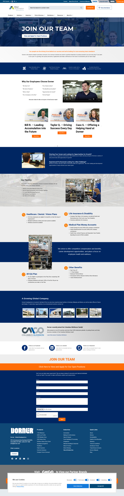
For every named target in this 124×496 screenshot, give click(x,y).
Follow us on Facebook (34, 345)
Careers (65, 1)
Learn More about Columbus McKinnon (57, 335)
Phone (37, 391)
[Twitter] (16, 459)
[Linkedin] (20, 459)
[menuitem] (65, 1)
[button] (23, 126)
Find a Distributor (105, 8)
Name (37, 379)
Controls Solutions (41, 450)
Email (37, 385)
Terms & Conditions (95, 443)
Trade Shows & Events (95, 448)
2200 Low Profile (41, 435)
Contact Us (90, 7)
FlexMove (39, 445)
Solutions (19, 15)
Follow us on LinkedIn (61, 345)
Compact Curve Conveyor (43, 452)
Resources (60, 15)
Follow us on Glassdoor (89, 345)
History (92, 435)
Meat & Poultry (67, 445)
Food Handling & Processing (70, 439)
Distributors (50, 15)
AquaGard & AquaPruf (42, 443)
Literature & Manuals (85, 1)
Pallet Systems (41, 448)
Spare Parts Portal (73, 1)
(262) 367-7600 (26, 442)
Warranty (92, 441)
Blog (91, 452)
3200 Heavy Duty (41, 439)
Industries (28, 15)
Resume (38, 406)
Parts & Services (39, 15)
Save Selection (78, 486)
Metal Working (67, 448)
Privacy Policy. (20, 486)
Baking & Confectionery (69, 435)
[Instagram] (28, 459)
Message (38, 397)
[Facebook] (12, 459)
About (91, 433)
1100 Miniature (40, 433)
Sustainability (93, 437)
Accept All (101, 486)
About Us (69, 15)
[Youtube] (24, 459)
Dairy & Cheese (67, 437)
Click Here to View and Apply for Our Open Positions (62, 367)
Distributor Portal (94, 445)
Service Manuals (94, 450)
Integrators (66, 441)
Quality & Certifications (96, 439)
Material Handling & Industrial (70, 443)
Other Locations (14, 448)
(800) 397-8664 (17, 442)
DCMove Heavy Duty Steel (44, 441)
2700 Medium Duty (42, 437)
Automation (66, 433)
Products (10, 15)
